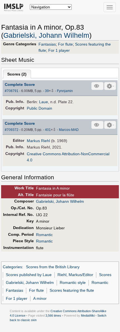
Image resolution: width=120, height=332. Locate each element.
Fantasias (47, 44)
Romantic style (73, 282)
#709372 (11, 130)
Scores (105, 274)
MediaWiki (88, 315)
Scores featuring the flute (72, 290)
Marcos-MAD (69, 130)
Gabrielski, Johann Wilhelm (46, 35)
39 (47, 91)
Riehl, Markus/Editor (75, 274)
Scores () (17, 74)
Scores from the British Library (53, 267)
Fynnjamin (65, 91)
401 (48, 130)
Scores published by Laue (29, 274)
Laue (43, 102)
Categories (12, 267)
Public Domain (39, 108)
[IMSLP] (15, 7)
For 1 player (59, 50)
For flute (65, 44)
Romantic (44, 234)
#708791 (11, 91)
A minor (40, 298)
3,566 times (53, 315)
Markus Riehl (38, 140)
